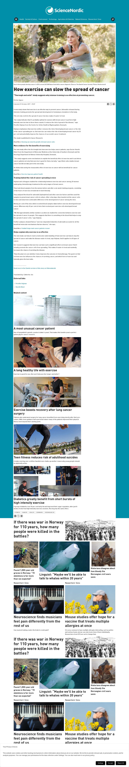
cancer (24, 512)
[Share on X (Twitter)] (111, 104)
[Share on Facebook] (108, 104)
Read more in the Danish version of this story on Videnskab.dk (35, 268)
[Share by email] (113, 104)
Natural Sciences (81, 19)
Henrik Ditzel (20, 287)
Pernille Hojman (21, 283)
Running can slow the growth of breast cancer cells (38, 142)
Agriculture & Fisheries (66, 19)
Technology (53, 19)
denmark (39, 512)
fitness (17, 512)
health (31, 512)
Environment (43, 19)
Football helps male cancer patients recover (35, 228)
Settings (100, 763)
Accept (110, 763)
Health (21, 19)
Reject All (121, 763)
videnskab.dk (49, 512)
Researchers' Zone (94, 19)
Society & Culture (31, 19)
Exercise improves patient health (32, 174)
